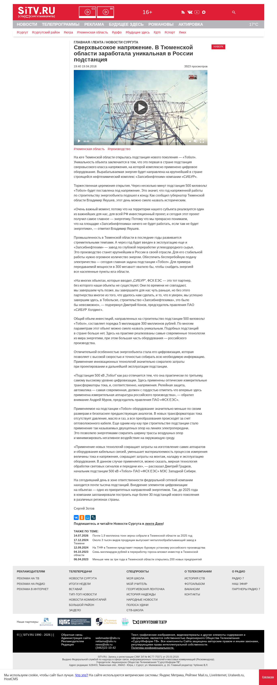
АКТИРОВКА (190, 24)
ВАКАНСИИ (192, 589)
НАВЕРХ (218, 46)
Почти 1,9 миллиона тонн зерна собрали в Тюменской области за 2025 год (142, 535)
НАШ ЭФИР (239, 583)
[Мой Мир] (87, 517)
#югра (68, 32)
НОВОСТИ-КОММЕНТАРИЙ (87, 599)
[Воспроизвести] (141, 107)
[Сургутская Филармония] (48, 621)
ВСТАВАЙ (75, 589)
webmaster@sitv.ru (108, 638)
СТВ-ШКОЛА (135, 610)
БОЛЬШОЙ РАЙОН (81, 605)
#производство (119, 149)
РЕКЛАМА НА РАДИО (31, 583)
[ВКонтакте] (76, 517)
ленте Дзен (154, 523)
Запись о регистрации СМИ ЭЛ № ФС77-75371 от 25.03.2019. (143, 656)
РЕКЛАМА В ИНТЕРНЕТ (33, 589)
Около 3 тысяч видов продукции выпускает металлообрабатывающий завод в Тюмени (135, 541)
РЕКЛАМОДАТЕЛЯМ (31, 571)
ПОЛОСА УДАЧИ (137, 605)
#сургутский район (46, 32)
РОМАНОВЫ (161, 24)
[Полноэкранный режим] (202, 141)
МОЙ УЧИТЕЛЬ (137, 583)
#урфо (117, 32)
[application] (140, 107)
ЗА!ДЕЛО (75, 610)
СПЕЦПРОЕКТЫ (138, 571)
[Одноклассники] (81, 517)
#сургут (22, 32)
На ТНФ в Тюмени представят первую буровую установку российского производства (148, 547)
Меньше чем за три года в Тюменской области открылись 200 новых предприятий (147, 559)
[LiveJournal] (93, 517)
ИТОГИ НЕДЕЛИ (80, 583)
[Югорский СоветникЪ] (108, 621)
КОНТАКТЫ (192, 594)
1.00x (183, 141)
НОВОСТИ (27, 24)
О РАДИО (238, 571)
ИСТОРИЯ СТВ (195, 578)
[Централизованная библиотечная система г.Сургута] (76, 621)
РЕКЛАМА (94, 24)
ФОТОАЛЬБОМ (195, 583)
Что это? (81, 675)
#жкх (182, 32)
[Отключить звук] (195, 141)
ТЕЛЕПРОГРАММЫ (60, 24)
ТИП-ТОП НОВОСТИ (83, 594)
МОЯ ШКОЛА (135, 578)
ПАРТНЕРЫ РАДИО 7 (246, 589)
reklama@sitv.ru (106, 641)
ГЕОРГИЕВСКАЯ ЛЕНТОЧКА (145, 589)
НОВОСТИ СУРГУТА (83, 578)
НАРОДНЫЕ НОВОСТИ (142, 599)
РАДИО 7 (238, 578)
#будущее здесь (138, 32)
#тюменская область (92, 32)
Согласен (268, 677)
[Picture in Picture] (189, 141)
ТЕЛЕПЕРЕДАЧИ (80, 571)
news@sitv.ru (104, 644)
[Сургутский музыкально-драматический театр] (152, 621)
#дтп (157, 32)
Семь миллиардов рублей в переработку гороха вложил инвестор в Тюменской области (136, 553)
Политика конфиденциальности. (152, 647)
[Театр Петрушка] (127, 621)
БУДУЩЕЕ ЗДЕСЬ (126, 24)
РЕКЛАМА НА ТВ (28, 578)
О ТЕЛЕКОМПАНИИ (198, 571)
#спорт (170, 32)
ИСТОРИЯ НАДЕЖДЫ (141, 594)
